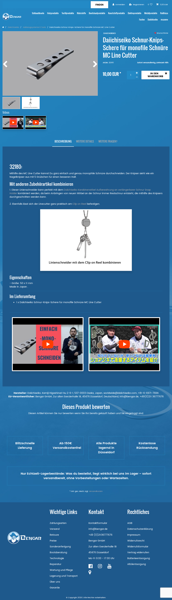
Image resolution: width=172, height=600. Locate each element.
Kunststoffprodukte (116, 13)
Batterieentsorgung (138, 558)
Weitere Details (85, 141)
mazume (164, 19)
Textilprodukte (68, 13)
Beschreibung (63, 141)
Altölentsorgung (136, 564)
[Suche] (99, 4)
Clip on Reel (79, 204)
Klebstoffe (81, 13)
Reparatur (55, 564)
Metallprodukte (150, 13)
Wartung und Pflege (61, 570)
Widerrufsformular (137, 547)
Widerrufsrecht (135, 541)
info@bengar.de (98, 529)
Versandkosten (96, 491)
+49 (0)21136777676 (100, 535)
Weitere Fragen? (107, 141)
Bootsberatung (58, 552)
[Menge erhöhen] (137, 73)
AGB (129, 523)
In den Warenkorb (155, 75)
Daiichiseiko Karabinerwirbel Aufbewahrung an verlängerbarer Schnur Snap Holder (80, 191)
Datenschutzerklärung (140, 529)
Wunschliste (162, 33)
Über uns (55, 582)
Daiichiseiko (153, 19)
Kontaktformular (98, 523)
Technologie (57, 558)
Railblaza (164, 13)
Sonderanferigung (60, 547)
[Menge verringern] (137, 77)
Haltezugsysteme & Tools (34, 27)
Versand (54, 529)
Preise (53, 541)
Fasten (142, 19)
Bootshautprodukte (97, 13)
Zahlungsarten (58, 523)
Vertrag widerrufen (138, 552)
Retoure (54, 535)
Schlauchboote (38, 13)
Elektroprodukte (134, 13)
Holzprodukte (53, 13)
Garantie (55, 588)
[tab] (63, 141)
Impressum (133, 535)
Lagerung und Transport (64, 576)
